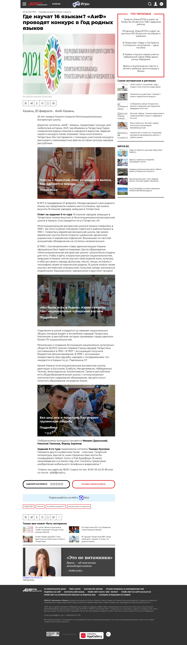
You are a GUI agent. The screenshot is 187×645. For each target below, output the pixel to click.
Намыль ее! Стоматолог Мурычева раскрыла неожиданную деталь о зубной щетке (145, 135)
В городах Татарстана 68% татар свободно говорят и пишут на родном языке (96, 539)
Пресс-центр (74, 589)
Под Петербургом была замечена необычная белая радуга (144, 190)
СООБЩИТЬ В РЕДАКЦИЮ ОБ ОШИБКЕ (115, 595)
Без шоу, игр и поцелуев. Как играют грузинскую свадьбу (69, 419)
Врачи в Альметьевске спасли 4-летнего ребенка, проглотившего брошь (141, 68)
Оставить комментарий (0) (94, 484)
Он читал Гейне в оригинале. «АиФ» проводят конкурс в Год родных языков (49, 529)
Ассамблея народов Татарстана (37, 96)
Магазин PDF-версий (93, 589)
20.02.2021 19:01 (29, 12)
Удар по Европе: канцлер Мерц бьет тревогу (145, 151)
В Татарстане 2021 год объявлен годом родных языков (96, 528)
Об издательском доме (55, 589)
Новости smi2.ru (32, 577)
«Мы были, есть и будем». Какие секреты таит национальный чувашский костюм (72, 309)
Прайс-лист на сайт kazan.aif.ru (136, 592)
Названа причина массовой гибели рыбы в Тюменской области (145, 170)
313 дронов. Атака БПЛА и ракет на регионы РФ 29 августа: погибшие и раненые (141, 33)
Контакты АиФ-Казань (74, 592)
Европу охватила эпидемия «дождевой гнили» (141, 161)
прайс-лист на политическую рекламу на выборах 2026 (69, 595)
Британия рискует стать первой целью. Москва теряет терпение (143, 180)
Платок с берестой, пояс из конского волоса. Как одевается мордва (76, 182)
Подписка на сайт (52, 592)
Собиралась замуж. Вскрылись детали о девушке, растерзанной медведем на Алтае (145, 106)
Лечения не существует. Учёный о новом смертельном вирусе (145, 95)
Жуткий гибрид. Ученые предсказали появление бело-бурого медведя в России (147, 115)
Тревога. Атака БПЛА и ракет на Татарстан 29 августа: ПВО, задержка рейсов (141, 22)
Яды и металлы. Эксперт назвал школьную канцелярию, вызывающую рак (144, 125)
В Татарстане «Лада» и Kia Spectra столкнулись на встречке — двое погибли (141, 45)
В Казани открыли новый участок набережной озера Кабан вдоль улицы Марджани (141, 57)
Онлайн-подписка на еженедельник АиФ (125, 589)
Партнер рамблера (69, 634)
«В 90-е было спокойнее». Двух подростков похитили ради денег (145, 85)
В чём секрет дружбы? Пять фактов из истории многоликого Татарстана (50, 539)
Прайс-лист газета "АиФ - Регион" (103, 592)
